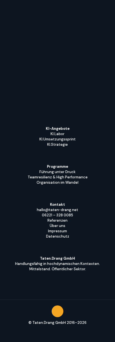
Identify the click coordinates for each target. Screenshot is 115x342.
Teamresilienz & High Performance (58, 177)
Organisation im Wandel (57, 182)
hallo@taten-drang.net (57, 209)
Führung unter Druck (57, 171)
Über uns (57, 225)
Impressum (57, 231)
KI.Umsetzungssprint (57, 139)
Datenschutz (57, 236)
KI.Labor (57, 133)
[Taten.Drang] (18, 8)
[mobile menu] (107, 8)
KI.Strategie (57, 144)
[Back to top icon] (57, 311)
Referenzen (57, 220)
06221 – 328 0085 (57, 215)
